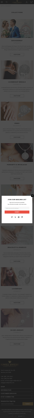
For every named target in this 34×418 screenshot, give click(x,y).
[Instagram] (18, 217)
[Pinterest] (22, 217)
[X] (15, 217)
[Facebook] (12, 217)
